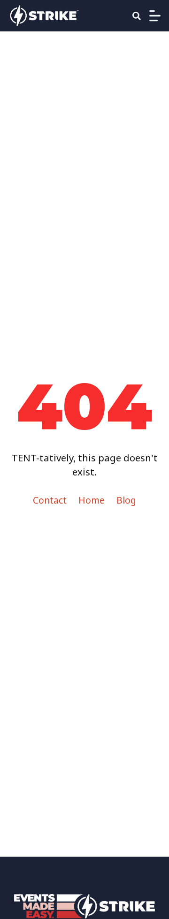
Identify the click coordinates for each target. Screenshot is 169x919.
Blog (126, 500)
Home (91, 500)
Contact (50, 500)
